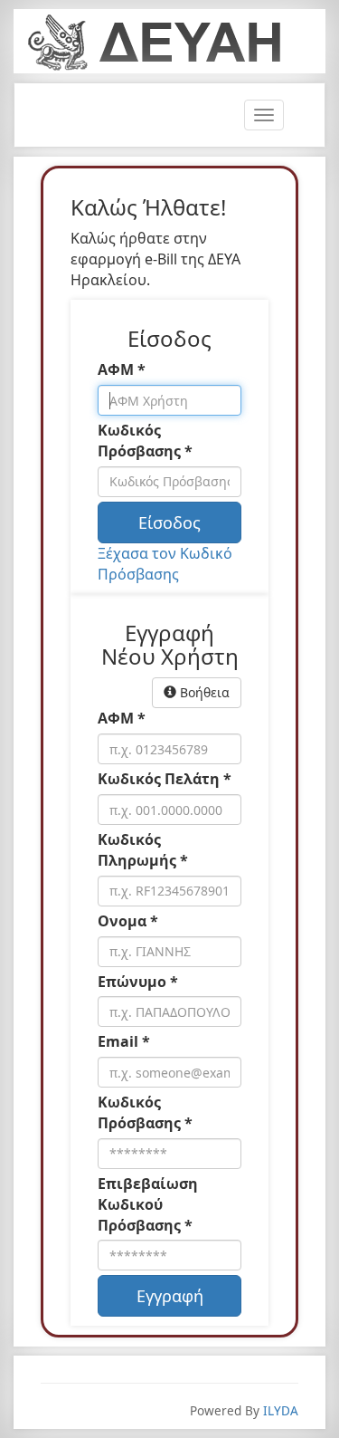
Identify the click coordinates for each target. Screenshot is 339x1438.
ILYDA (280, 1410)
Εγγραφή (170, 1296)
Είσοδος (169, 522)
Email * (124, 1041)
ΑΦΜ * (122, 369)
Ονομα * (128, 921)
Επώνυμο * (138, 982)
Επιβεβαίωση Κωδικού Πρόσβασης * (148, 1204)
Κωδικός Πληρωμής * (143, 849)
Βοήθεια (203, 692)
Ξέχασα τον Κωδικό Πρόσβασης (165, 563)
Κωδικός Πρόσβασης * (145, 440)
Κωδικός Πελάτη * (164, 779)
